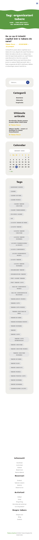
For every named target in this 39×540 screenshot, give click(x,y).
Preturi (19, 480)
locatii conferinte (18, 249)
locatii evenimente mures (19, 254)
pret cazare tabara (18, 278)
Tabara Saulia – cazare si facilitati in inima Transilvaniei (18, 130)
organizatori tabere (18, 274)
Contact (19, 519)
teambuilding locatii (18, 388)
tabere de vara (16, 359)
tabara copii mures (18, 307)
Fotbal (20, 497)
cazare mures (16, 200)
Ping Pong (19, 502)
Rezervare (19, 470)
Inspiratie (19, 102)
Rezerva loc (19, 487)
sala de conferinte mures (19, 287)
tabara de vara (16, 317)
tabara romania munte (19, 322)
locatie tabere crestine (19, 232)
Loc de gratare (19, 506)
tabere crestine (16, 344)
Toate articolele (21, 22)
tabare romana (16, 326)
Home (12, 22)
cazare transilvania (18, 210)
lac (12, 218)
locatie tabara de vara (19, 222)
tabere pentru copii (18, 376)
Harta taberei (19, 472)
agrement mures (17, 187)
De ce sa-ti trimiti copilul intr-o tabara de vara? (19, 38)
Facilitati (19, 463)
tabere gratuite (16, 367)
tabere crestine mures (19, 349)
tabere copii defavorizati (19, 339)
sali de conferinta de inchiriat (19, 293)
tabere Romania (16, 384)
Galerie (19, 485)
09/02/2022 (23, 44)
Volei (19, 499)
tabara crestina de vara (19, 312)
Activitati (19, 465)
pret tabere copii (17, 282)
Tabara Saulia (11, 44)
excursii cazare (16, 214)
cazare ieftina (16, 195)
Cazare (13, 191)
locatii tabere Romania (19, 264)
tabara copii (15, 303)
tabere (13, 330)
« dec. (11, 171)
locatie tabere (16, 227)
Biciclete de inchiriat (19, 504)
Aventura (19, 97)
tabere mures (16, 372)
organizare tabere (17, 270)
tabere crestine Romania (19, 354)
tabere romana (16, 380)
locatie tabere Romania (19, 238)
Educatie (19, 100)
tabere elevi (15, 363)
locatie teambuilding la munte (19, 244)
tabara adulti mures (18, 299)
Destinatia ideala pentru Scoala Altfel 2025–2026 (18, 121)
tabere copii (15, 334)
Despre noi (19, 514)
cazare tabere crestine (19, 205)
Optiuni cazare (19, 483)
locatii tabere (16, 259)
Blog (19, 517)
